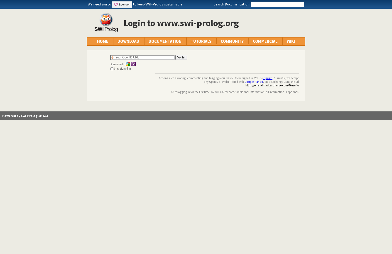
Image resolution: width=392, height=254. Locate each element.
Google (249, 81)
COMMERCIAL (265, 41)
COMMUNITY (232, 41)
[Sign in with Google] (128, 64)
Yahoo (259, 81)
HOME (102, 41)
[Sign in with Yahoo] (133, 64)
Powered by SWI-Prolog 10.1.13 (25, 116)
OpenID (267, 78)
